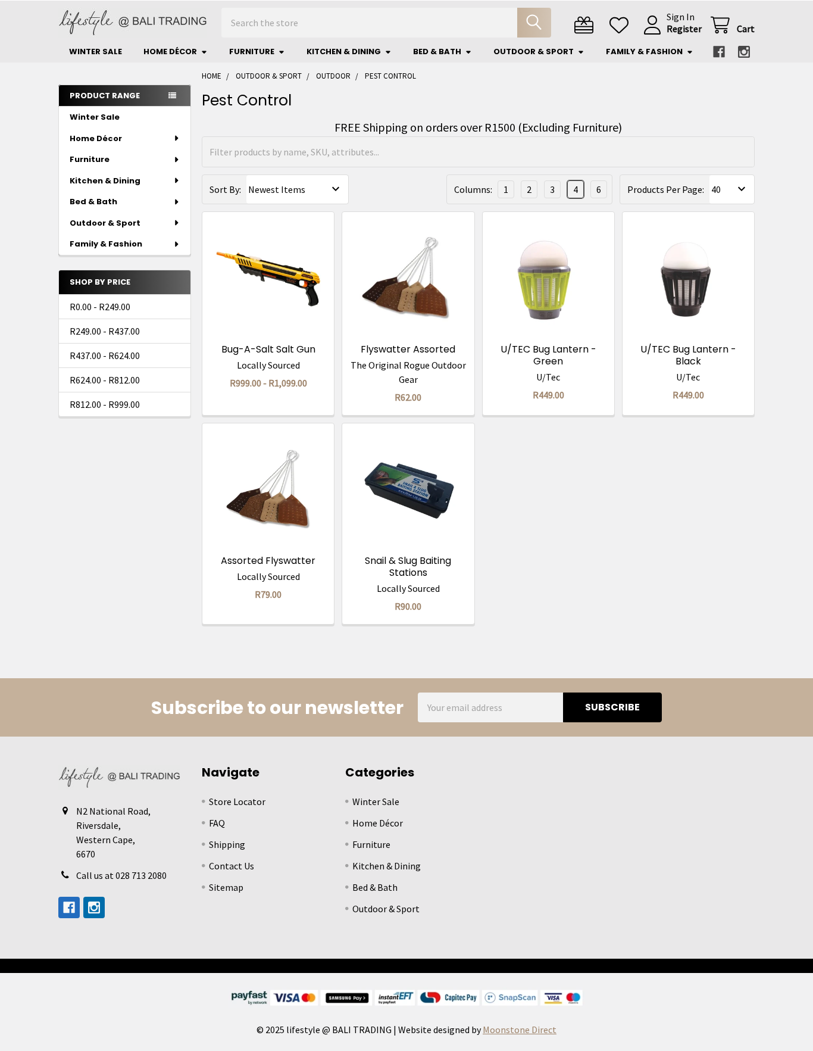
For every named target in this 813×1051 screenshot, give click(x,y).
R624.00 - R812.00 (105, 380)
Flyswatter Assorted (408, 349)
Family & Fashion (644, 51)
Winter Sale (95, 51)
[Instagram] (744, 52)
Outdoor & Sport (533, 51)
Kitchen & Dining (344, 51)
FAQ (217, 823)
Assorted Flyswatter (268, 560)
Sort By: (225, 189)
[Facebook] (719, 52)
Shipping (227, 844)
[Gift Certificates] (587, 25)
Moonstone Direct (519, 1030)
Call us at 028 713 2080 (121, 875)
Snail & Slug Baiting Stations (408, 566)
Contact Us (231, 866)
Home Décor (170, 51)
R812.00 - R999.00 (105, 404)
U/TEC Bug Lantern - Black (688, 355)
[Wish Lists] (622, 25)
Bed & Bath (437, 51)
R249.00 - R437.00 (105, 331)
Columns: (473, 189)
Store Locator (237, 801)
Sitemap (226, 887)
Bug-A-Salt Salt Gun (268, 349)
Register (684, 29)
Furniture (251, 51)
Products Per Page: (665, 189)
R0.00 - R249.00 (100, 307)
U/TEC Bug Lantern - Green (548, 355)
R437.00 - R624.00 (105, 355)
